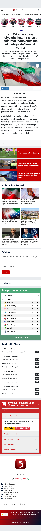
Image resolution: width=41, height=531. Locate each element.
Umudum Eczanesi (11, 434)
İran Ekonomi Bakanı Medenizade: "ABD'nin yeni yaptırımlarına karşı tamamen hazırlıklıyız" (11, 242)
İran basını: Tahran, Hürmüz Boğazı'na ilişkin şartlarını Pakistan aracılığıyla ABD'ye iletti (10, 202)
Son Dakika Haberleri (10, 496)
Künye (13, 504)
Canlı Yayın (5, 14)
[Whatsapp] (27, 478)
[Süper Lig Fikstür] (38, 344)
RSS (5, 514)
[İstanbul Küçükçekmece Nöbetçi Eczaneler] (38, 404)
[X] (13, 478)
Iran (4, 143)
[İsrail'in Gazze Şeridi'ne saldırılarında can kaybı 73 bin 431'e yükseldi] (30, 193)
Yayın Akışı (17, 14)
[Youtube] (24, 478)
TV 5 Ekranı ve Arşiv (31, 14)
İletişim (5, 504)
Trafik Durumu (8, 490)
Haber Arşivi (8, 499)
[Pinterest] (17, 478)
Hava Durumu (8, 486)
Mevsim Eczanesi (10, 416)
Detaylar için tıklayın (20, 337)
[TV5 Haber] (19, 9)
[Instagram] (20, 478)
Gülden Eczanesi (10, 450)
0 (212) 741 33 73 (24, 428)
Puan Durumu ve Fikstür (11, 492)
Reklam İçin (21, 504)
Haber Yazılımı (16, 522)
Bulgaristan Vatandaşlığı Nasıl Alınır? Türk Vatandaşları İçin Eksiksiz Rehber (29, 222)
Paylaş (6, 88)
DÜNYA (20, 31)
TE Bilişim (25, 522)
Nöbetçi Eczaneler (10, 484)
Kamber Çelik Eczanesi (12, 439)
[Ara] (38, 10)
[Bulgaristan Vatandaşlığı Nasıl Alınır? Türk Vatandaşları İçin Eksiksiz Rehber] (30, 213)
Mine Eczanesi (9, 444)
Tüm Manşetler (8, 494)
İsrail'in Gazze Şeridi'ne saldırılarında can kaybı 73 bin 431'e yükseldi (29, 201)
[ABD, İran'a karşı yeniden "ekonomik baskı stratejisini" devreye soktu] (11, 213)
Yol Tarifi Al (10, 428)
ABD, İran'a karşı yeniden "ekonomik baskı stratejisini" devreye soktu (10, 221)
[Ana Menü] (2, 10)
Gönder (5, 272)
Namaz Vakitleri (9, 488)
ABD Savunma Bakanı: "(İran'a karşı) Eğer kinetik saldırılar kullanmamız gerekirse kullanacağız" (30, 242)
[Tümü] (38, 283)
